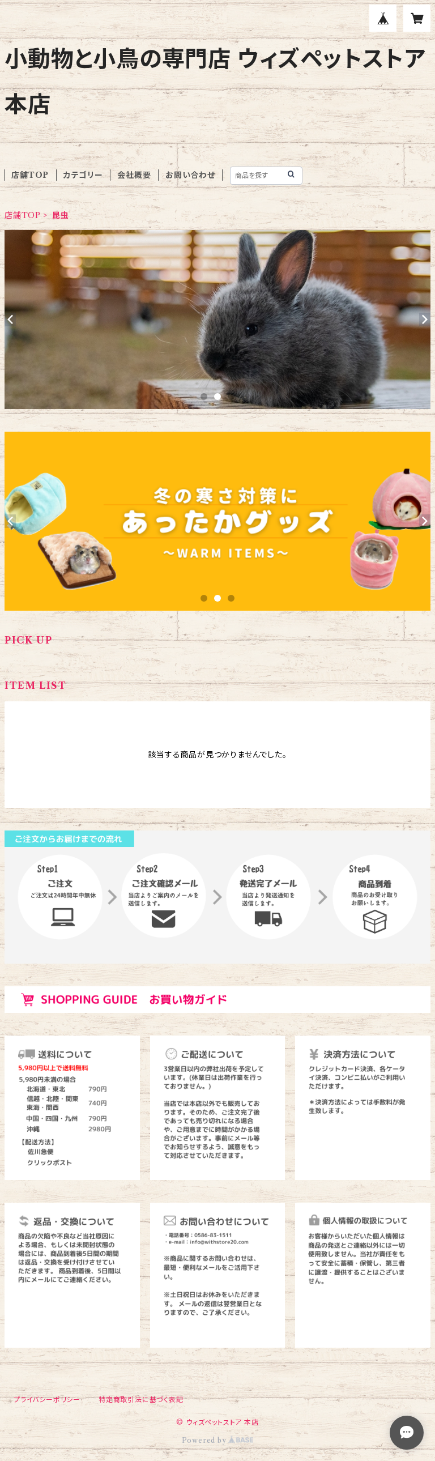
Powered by (205, 1440)
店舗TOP (30, 175)
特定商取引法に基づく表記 (141, 1399)
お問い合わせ (190, 175)
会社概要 (134, 175)
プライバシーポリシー (47, 1399)
